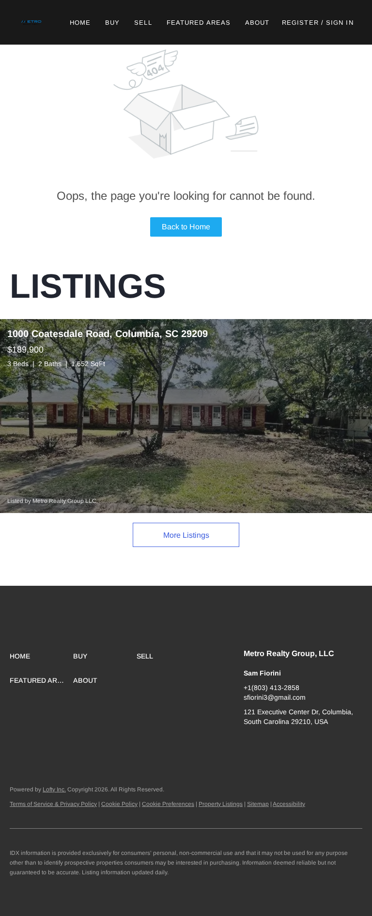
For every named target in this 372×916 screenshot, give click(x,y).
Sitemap (258, 804)
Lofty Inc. (54, 789)
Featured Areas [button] (199, 22)
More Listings (186, 535)
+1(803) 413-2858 (271, 687)
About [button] (257, 22)
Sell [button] (143, 22)
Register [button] (300, 22)
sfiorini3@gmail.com (275, 697)
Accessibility (289, 804)
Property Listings (221, 804)
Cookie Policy (119, 804)
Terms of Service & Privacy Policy (53, 804)
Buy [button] (112, 22)
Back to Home (186, 227)
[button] (31, 22)
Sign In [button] (340, 22)
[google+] (251, 743)
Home (80, 22)
